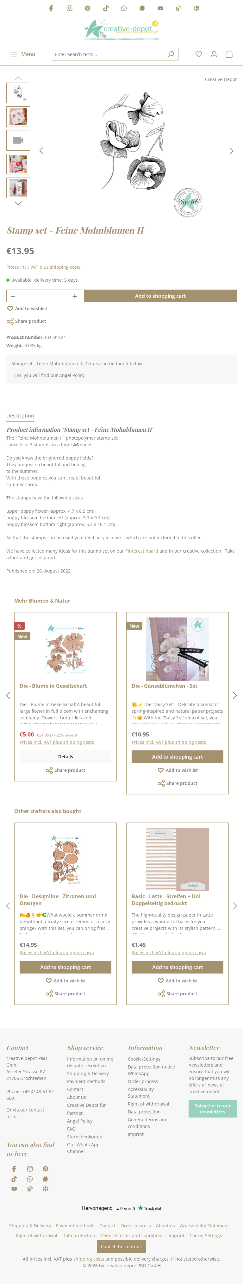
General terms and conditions (132, 1235)
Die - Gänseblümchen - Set (164, 685)
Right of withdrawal (148, 1104)
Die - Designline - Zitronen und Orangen (58, 900)
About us (76, 1097)
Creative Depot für (86, 1105)
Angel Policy (79, 1121)
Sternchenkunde (84, 1137)
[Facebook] (51, 9)
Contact (75, 1089)
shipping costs (88, 1259)
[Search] (171, 54)
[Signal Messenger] (142, 9)
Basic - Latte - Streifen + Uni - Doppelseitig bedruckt (167, 900)
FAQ (71, 1129)
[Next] (231, 151)
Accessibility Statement (204, 1226)
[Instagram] (69, 9)
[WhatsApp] (124, 9)
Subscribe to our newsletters (213, 1109)
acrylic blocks (110, 538)
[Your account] (213, 54)
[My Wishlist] (198, 54)
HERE (16, 375)
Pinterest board (141, 551)
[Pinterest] (87, 9)
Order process (143, 1081)
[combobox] (108, 54)
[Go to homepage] (121, 30)
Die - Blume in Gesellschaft (53, 685)
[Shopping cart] (229, 54)
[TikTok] (106, 9)
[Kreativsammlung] (197, 9)
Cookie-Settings (144, 1059)
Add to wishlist (31, 308)
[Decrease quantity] (13, 296)
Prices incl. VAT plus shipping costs (43, 267)
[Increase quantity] (75, 296)
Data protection (144, 1112)
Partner (75, 1113)
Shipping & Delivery (88, 1073)
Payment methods (86, 1081)
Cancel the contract (121, 1246)
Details (65, 757)
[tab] (20, 416)
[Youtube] (160, 9)
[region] (121, 151)
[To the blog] (179, 9)
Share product (30, 321)
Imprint (136, 1134)
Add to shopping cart (160, 295)
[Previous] (41, 151)
